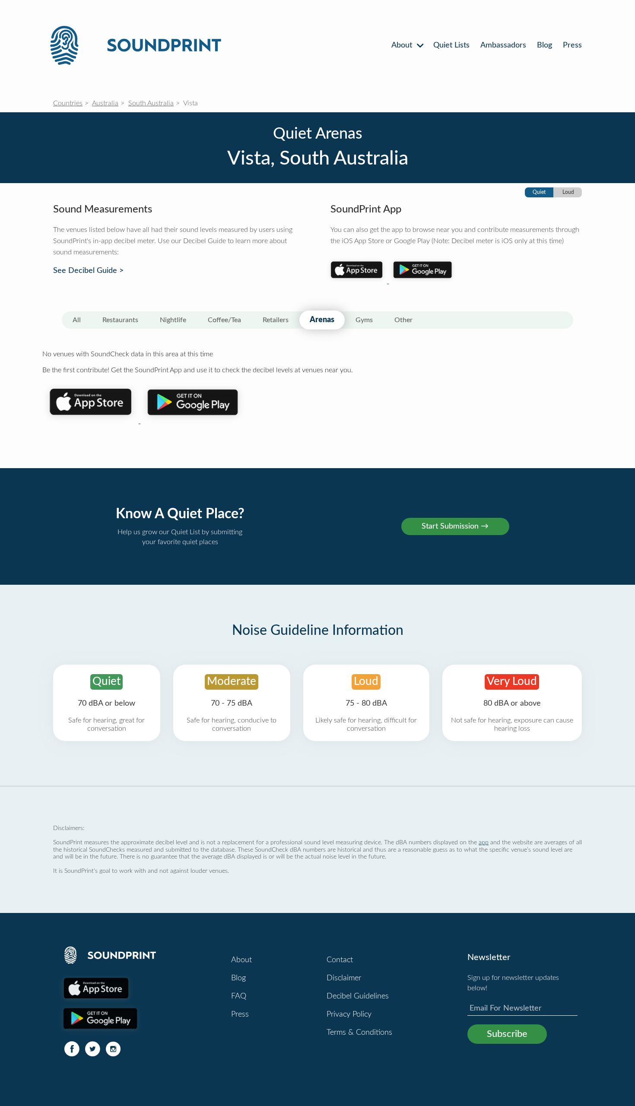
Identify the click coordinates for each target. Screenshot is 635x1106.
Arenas (322, 320)
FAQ (238, 996)
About (402, 45)
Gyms (364, 320)
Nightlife (173, 320)
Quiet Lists (451, 45)
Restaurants (120, 320)
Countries (68, 103)
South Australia (151, 103)
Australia (105, 103)
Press (572, 45)
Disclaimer (344, 978)
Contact (340, 960)
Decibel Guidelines (358, 996)
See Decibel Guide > (88, 271)
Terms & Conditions (359, 1032)
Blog (544, 45)
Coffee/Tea (224, 320)
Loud (568, 192)
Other (403, 320)
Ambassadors (503, 45)
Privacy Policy (349, 1014)
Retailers (276, 320)
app (484, 842)
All (77, 320)
